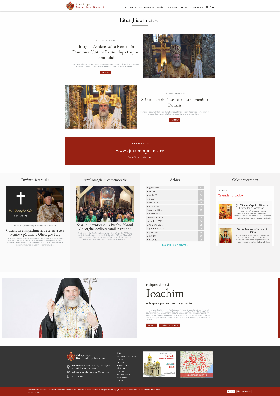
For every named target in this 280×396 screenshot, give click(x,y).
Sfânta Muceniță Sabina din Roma (252, 230)
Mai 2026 (151, 198)
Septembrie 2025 (155, 228)
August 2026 (153, 187)
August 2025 (153, 232)
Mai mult (105, 72)
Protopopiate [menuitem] (173, 7)
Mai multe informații (34, 392)
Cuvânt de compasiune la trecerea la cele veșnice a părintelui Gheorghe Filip (35, 232)
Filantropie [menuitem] (185, 7)
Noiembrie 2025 (155, 221)
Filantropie (122, 377)
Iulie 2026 (151, 191)
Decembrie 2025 (155, 217)
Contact (120, 380)
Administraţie (123, 365)
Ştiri (119, 353)
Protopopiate (123, 374)
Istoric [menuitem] (140, 7)
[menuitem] (85, 5)
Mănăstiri (121, 368)
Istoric (120, 359)
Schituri (120, 371)
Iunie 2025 (152, 239)
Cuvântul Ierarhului (169, 325)
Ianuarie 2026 (153, 213)
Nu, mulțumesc (243, 391)
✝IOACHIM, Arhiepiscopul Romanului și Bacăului (35, 225)
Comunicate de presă (126, 356)
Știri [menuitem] (127, 7)
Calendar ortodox (230, 195)
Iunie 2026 (152, 195)
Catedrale (121, 362)
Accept (231, 391)
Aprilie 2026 (152, 202)
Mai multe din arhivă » (175, 244)
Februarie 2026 (154, 210)
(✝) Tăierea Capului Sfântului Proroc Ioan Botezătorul (252, 206)
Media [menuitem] (193, 7)
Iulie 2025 (151, 236)
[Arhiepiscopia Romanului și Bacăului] (86, 356)
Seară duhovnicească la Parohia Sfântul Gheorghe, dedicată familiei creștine (105, 227)
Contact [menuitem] (201, 7)
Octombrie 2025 (155, 224)
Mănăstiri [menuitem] (161, 7)
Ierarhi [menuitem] (133, 7)
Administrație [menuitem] (150, 7)
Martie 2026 (153, 206)
